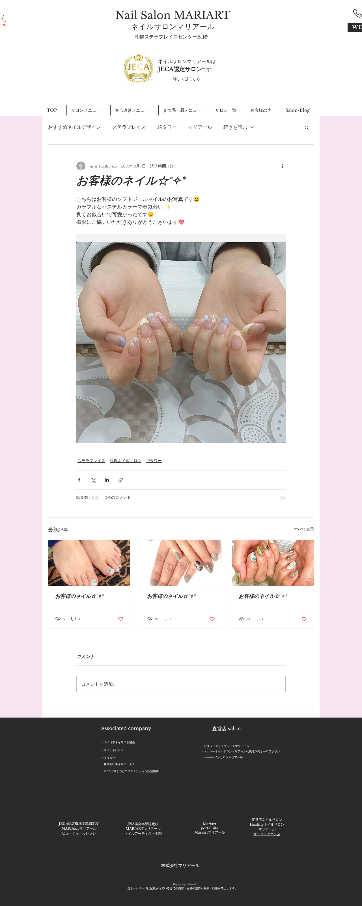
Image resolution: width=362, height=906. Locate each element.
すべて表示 (304, 529)
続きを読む (235, 127)
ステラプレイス (129, 127)
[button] (306, 127)
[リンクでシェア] (120, 480)
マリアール (200, 127)
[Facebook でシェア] (79, 480)
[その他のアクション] (282, 166)
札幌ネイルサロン (125, 460)
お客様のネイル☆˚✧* (79, 597)
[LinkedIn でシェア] (106, 480)
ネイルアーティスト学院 (143, 833)
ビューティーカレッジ (79, 833)
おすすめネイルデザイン (74, 127)
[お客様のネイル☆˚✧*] (89, 563)
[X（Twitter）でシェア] (93, 480)
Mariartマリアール (209, 832)
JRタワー (167, 127)
